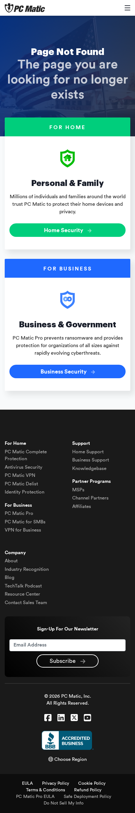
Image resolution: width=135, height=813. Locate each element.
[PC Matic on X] (74, 718)
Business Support (90, 460)
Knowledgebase (89, 468)
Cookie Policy (91, 783)
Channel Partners (90, 498)
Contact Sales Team (26, 602)
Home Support (88, 452)
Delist (21, 484)
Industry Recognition (27, 569)
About (11, 561)
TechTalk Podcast (23, 586)
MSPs (78, 490)
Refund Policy (87, 790)
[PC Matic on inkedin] (61, 718)
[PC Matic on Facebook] (47, 718)
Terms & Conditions (45, 790)
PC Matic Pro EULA (35, 796)
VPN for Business (23, 530)
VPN (20, 475)
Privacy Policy (55, 783)
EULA (27, 783)
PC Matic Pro (19, 513)
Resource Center (22, 594)
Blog (9, 577)
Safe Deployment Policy (87, 796)
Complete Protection (26, 455)
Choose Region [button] (70, 759)
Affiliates (81, 506)
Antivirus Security (23, 467)
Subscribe (63, 661)
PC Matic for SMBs (25, 522)
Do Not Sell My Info (64, 803)
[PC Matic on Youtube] (87, 718)
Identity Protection (24, 492)
